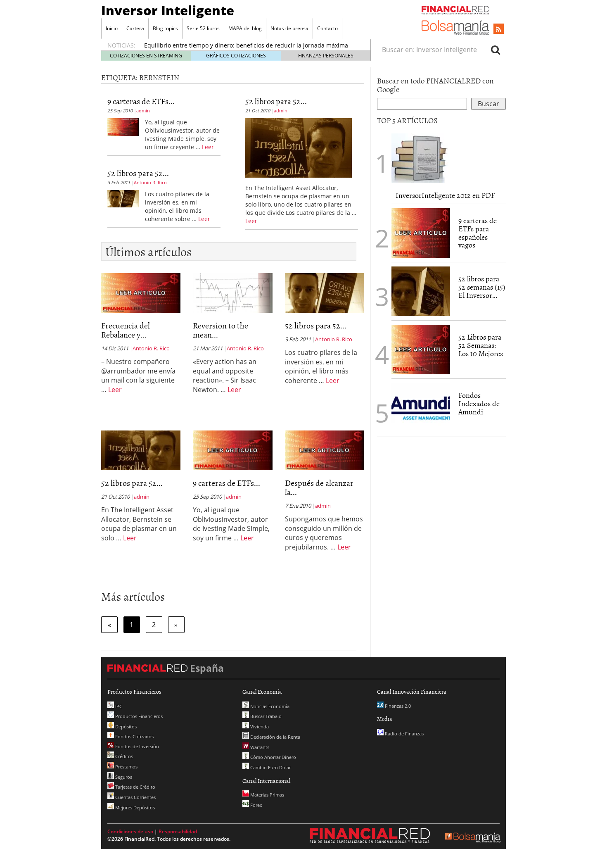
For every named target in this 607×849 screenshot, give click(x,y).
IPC (118, 706)
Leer (208, 147)
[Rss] (498, 29)
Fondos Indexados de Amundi (479, 403)
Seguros (123, 777)
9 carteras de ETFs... (141, 101)
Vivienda (259, 726)
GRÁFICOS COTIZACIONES (236, 55)
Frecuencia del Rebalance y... (125, 329)
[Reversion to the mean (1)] (232, 292)
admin (143, 110)
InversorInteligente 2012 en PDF (445, 195)
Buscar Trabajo (265, 716)
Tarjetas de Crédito (134, 787)
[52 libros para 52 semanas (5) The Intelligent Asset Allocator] (298, 147)
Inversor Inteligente (167, 10)
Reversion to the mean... (220, 329)
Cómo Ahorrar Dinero (272, 757)
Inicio (112, 28)
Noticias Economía (269, 706)
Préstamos (126, 766)
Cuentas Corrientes (135, 797)
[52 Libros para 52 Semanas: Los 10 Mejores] (420, 348)
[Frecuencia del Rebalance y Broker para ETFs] (140, 292)
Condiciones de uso (130, 831)
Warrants (259, 747)
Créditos (123, 756)
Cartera (135, 28)
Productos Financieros (138, 716)
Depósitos (125, 726)
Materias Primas (266, 795)
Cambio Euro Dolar (270, 767)
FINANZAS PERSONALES (325, 55)
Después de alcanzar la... (319, 487)
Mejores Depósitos (134, 807)
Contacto (327, 28)
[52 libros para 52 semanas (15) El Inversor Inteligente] (420, 290)
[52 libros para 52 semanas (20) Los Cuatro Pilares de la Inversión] (123, 197)
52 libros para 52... (138, 172)
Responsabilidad (178, 831)
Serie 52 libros (203, 28)
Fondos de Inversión (136, 746)
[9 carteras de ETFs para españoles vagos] (123, 126)
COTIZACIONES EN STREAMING (146, 55)
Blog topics (165, 28)
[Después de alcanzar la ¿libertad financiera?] (324, 449)
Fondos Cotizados (134, 736)
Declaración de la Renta (274, 737)
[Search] (495, 50)
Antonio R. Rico (150, 182)
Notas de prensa (289, 28)
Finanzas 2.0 (397, 706)
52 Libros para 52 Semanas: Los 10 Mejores (480, 345)
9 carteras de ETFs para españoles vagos (477, 232)
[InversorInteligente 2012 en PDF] (420, 157)
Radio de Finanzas (404, 733)
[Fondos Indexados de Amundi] (420, 406)
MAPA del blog (245, 28)
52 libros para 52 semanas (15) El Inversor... (481, 287)
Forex (255, 805)
